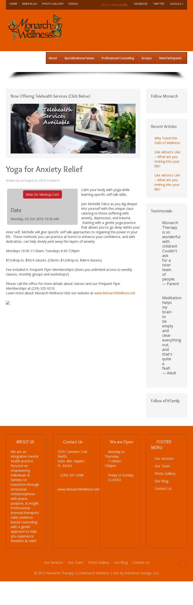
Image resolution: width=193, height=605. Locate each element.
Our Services (164, 458)
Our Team (162, 466)
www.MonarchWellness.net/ (79, 489)
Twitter (158, 3)
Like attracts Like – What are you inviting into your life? (167, 159)
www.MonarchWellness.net (114, 293)
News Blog (29, 3)
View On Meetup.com (42, 194)
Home (13, 3)
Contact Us (163, 488)
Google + (177, 3)
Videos (73, 3)
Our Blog (161, 481)
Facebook (141, 3)
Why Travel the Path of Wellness (167, 140)
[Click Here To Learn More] (73, 128)
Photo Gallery (53, 3)
